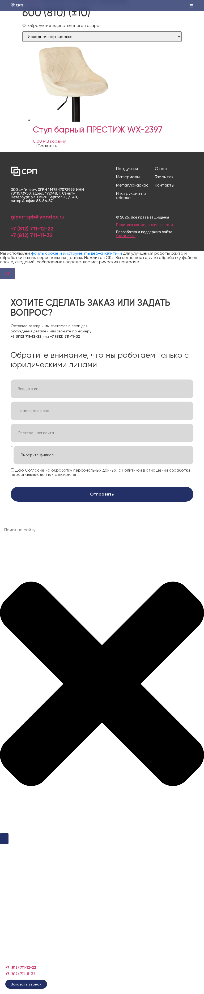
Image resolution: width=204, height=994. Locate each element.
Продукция (127, 169)
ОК (7, 273)
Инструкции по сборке (131, 195)
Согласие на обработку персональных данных (70, 470)
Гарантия (164, 177)
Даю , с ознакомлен (100, 472)
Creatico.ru (125, 236)
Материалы (128, 177)
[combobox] (102, 530)
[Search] (4, 838)
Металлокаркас (132, 185)
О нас (161, 169)
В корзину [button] (56, 141)
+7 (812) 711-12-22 (32, 228)
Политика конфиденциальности (144, 224)
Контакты (164, 185)
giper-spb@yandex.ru (38, 216)
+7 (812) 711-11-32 (32, 235)
